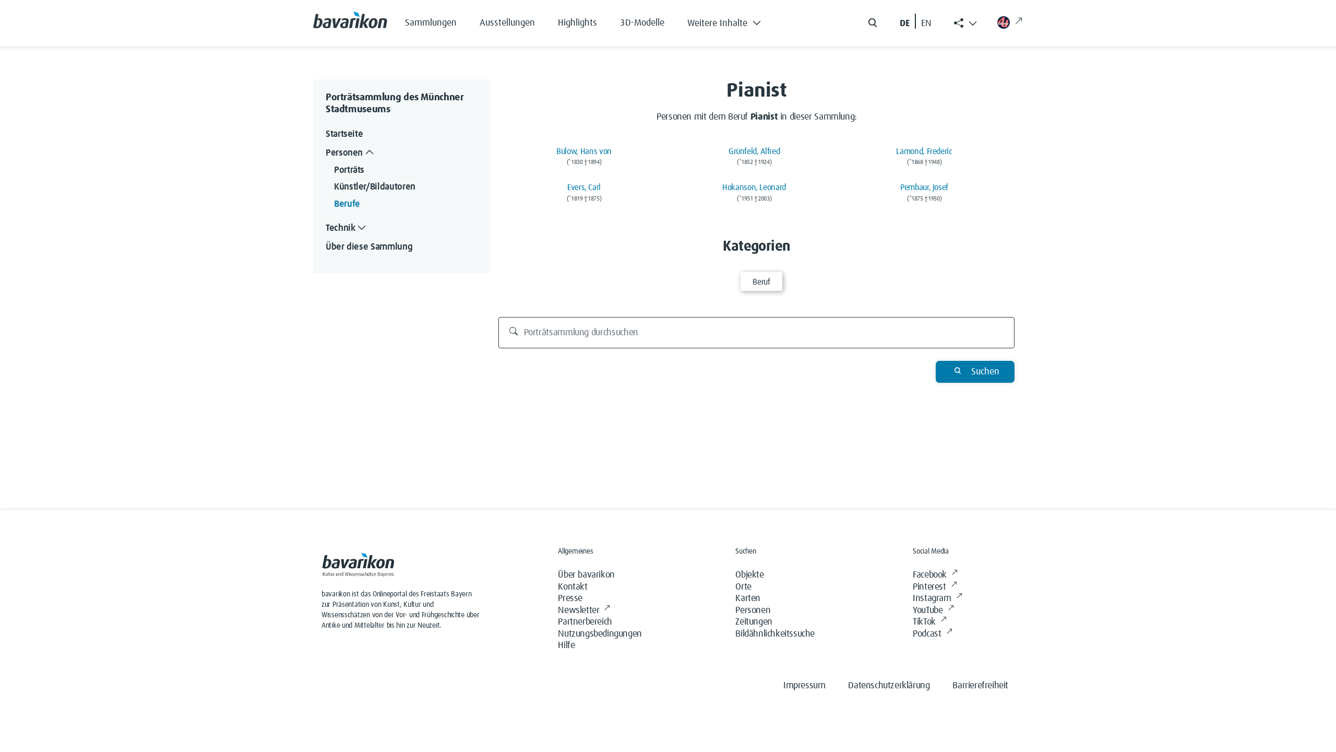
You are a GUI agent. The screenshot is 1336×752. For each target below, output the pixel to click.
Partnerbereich (585, 622)
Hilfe (566, 645)
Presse (570, 598)
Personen (752, 610)
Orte (743, 587)
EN (926, 23)
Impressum (804, 685)
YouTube (928, 610)
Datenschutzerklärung (888, 685)
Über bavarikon (586, 575)
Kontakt (572, 587)
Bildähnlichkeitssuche (775, 634)
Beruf (761, 282)
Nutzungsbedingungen (599, 634)
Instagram (932, 598)
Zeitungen (753, 622)
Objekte (749, 575)
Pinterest (929, 587)
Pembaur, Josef (924, 187)
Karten (747, 598)
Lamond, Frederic (924, 151)
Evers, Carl (584, 187)
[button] (732, 21)
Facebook (930, 575)
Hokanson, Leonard (754, 187)
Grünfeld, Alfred (754, 151)
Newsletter (578, 610)
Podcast (927, 634)
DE (905, 23)
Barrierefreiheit (980, 685)
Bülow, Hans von (584, 151)
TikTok (924, 622)
